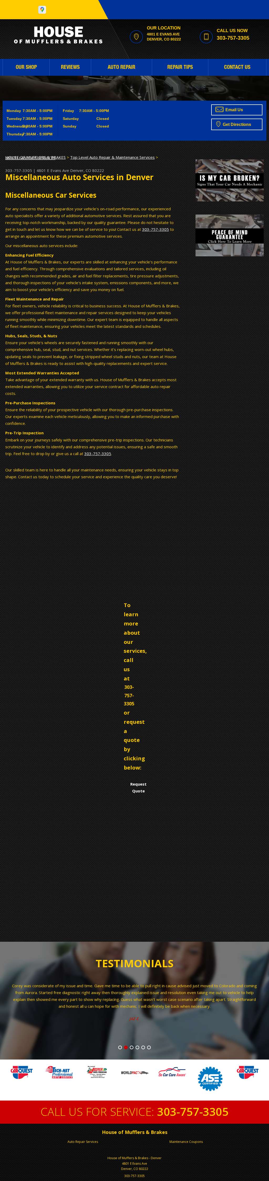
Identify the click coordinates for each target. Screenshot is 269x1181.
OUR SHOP (26, 67)
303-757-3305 (233, 38)
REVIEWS (70, 67)
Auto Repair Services (83, 1141)
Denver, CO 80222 (87, 170)
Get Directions (236, 124)
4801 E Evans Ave (53, 170)
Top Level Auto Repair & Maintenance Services (112, 157)
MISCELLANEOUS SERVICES (30, 157)
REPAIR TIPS (180, 67)
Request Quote (138, 787)
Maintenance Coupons (186, 1141)
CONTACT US (237, 67)
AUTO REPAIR (121, 67)
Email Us (233, 110)
